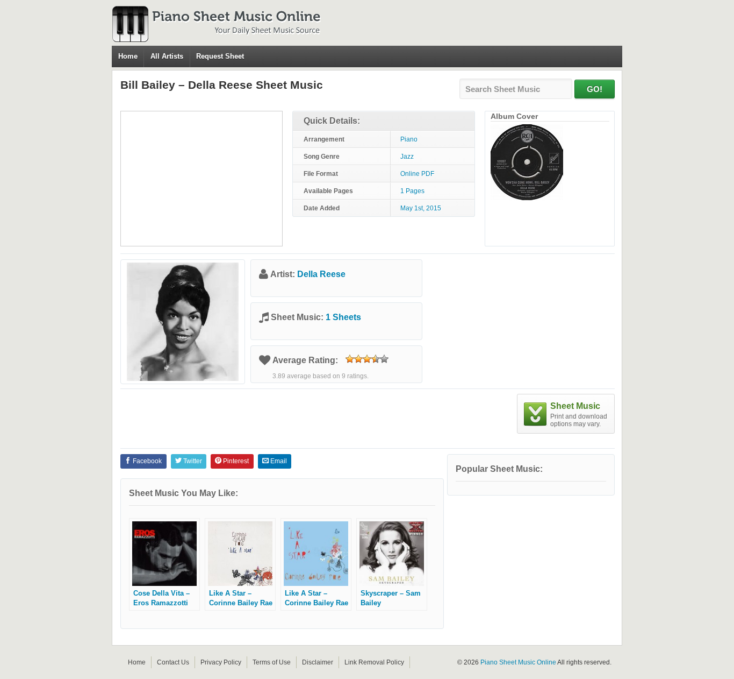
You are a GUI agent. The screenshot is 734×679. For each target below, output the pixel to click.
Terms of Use (272, 662)
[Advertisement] (201, 178)
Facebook (146, 461)
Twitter (192, 461)
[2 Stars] (358, 359)
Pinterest (235, 461)
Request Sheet (220, 56)
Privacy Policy (220, 662)
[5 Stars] (384, 359)
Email (278, 461)
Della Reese (321, 274)
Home (128, 56)
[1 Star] (350, 359)
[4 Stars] (375, 359)
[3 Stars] (367, 359)
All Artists (166, 56)
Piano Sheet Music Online (518, 662)
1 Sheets (343, 317)
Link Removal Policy (374, 662)
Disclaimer (317, 662)
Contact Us (173, 662)
